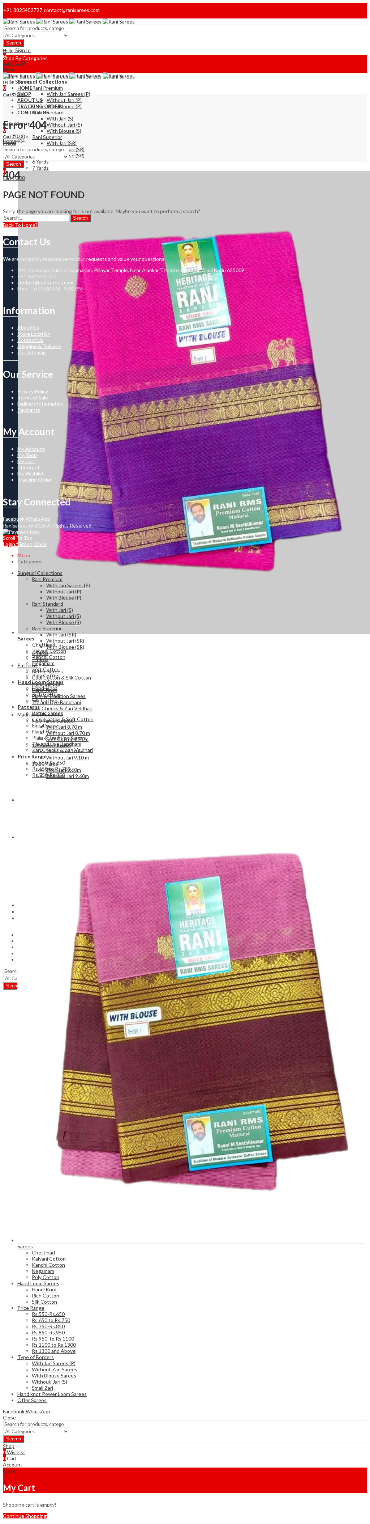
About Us (28, 328)
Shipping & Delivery (39, 346)
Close (40, 544)
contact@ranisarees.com (45, 282)
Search (13, 43)
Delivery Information (40, 404)
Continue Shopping (25, 1516)
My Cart (26, 461)
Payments (28, 410)
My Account (31, 449)
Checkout (28, 467)
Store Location (34, 334)
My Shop (27, 455)
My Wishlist (30, 473)
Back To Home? (20, 225)
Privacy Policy (32, 391)
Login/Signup (18, 544)
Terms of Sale (32, 397)
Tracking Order (34, 480)
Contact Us (30, 340)
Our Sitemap (31, 352)
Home (9, 141)
